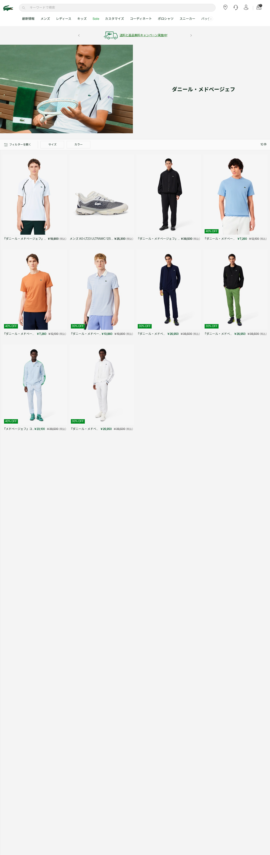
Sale (96, 18)
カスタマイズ (114, 18)
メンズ (45, 18)
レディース (63, 18)
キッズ (82, 18)
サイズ (52, 144)
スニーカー (187, 18)
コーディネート (141, 18)
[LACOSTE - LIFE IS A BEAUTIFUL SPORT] (10, 8)
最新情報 (28, 18)
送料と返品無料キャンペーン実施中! (143, 35)
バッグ (206, 18)
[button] (211, 19)
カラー (78, 144)
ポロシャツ (166, 18)
